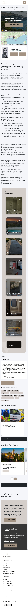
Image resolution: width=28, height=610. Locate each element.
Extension (5, 569)
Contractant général (7, 563)
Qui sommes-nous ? (7, 592)
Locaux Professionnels (8, 573)
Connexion (5, 596)
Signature (5, 579)
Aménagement (6, 567)
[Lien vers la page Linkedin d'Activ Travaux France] (5, 605)
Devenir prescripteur (10, 545)
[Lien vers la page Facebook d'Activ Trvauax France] (10, 605)
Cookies (14, 601)
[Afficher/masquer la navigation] (24, 2)
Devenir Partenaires (7, 583)
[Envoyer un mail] (14, 54)
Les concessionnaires (8, 590)
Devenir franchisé (7, 581)
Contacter (5, 594)
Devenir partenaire (10, 519)
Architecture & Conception (9, 571)
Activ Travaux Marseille (7, 494)
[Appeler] (22, 54)
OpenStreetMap (24, 44)
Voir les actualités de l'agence (14, 439)
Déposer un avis (7, 382)
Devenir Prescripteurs (8, 585)
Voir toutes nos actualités (14, 485)
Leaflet (9, 44)
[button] (14, 37)
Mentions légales (7, 601)
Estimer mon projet (14, 24)
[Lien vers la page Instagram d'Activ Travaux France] (7, 605)
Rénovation (5, 565)
